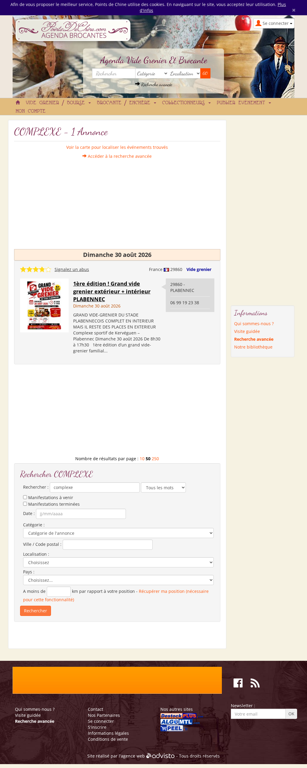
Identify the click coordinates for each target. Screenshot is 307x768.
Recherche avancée (156, 84)
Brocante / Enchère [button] (125, 103)
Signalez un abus (72, 269)
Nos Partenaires (104, 715)
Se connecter (101, 721)
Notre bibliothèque (253, 347)
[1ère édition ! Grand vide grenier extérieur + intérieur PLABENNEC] (44, 305)
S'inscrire (97, 727)
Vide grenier (198, 269)
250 (155, 458)
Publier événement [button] (242, 103)
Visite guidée (247, 331)
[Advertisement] (117, 201)
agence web (133, 756)
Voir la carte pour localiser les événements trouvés (117, 147)
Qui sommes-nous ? (254, 323)
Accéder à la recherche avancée (119, 156)
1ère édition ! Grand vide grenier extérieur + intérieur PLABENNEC (112, 291)
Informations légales (108, 733)
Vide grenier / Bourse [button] (57, 103)
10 (142, 458)
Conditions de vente (108, 739)
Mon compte (31, 111)
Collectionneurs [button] (185, 103)
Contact (95, 709)
